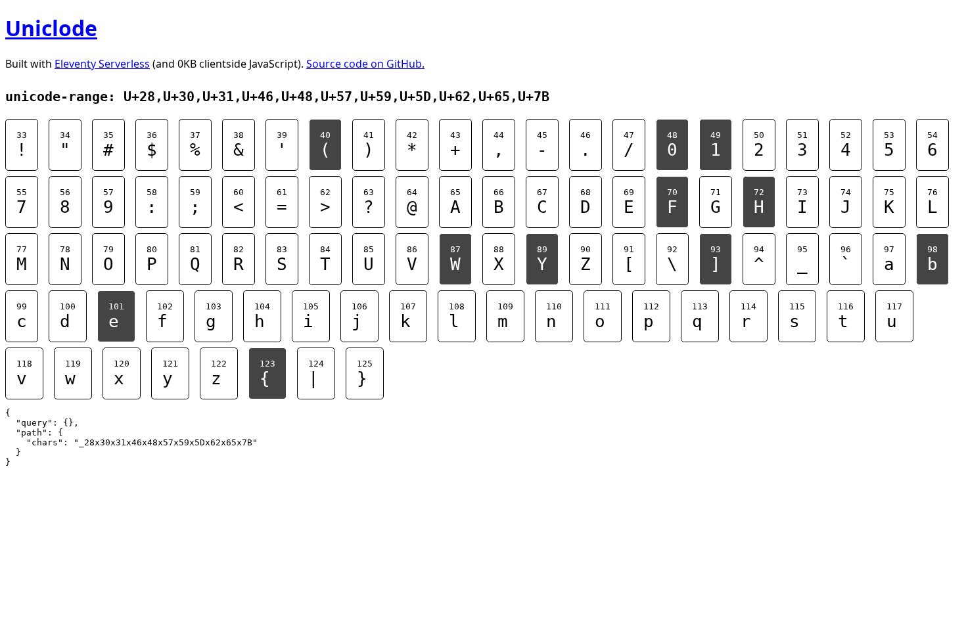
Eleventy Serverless (102, 63)
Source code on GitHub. (365, 63)
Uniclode (51, 28)
